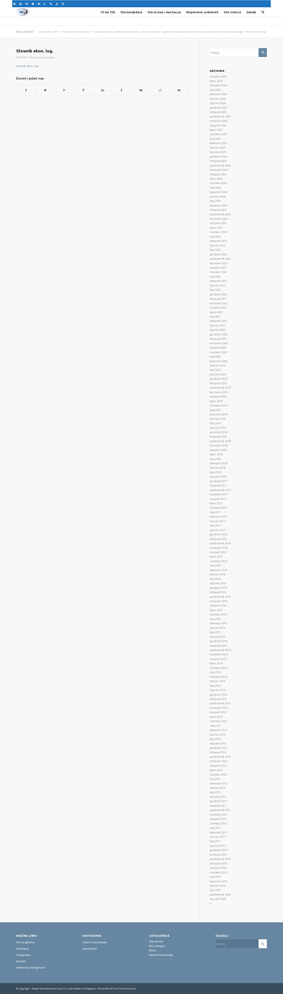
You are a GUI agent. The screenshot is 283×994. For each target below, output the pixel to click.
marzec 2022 (217, 285)
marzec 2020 (217, 365)
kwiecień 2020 (218, 361)
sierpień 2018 (218, 450)
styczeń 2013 (218, 743)
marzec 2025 (217, 147)
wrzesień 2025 (219, 121)
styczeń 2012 (218, 797)
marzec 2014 (217, 681)
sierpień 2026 (218, 76)
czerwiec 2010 (218, 872)
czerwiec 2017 (218, 507)
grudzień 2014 (218, 641)
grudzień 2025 (218, 107)
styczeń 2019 (218, 427)
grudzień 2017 (218, 481)
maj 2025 (215, 139)
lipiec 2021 (216, 312)
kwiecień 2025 (218, 143)
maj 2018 (215, 459)
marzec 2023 (217, 245)
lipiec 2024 (216, 179)
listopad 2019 (218, 383)
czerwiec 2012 (218, 774)
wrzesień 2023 (219, 219)
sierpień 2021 (218, 307)
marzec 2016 (217, 574)
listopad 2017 (218, 485)
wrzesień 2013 (219, 708)
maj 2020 (215, 356)
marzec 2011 (217, 837)
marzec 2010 (217, 885)
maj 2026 (215, 90)
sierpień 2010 (218, 868)
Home (56, 31)
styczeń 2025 (218, 152)
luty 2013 (215, 739)
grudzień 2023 (218, 205)
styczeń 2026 (218, 103)
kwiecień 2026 (218, 94)
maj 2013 (215, 725)
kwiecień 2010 (218, 881)
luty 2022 (215, 290)
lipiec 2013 (216, 717)
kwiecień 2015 (218, 623)
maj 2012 (215, 779)
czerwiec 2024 (218, 183)
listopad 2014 (218, 645)
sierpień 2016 (218, 552)
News (152, 950)
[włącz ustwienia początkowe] (64, 3)
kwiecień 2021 (218, 321)
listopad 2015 (218, 592)
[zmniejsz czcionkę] (21, 3)
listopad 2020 (218, 339)
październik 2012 (220, 757)
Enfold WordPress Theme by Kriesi (117, 988)
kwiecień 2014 (218, 677)
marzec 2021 (217, 325)
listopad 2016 (218, 539)
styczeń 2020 (218, 374)
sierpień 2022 (218, 267)
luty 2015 (215, 632)
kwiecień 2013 (218, 730)
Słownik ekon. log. (34, 50)
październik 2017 (220, 490)
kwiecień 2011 (218, 832)
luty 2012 (215, 792)
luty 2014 (215, 685)
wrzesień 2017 (219, 494)
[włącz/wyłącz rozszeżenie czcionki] (57, 3)
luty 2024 (215, 201)
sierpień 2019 (218, 396)
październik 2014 (220, 650)
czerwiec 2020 (218, 352)
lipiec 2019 (216, 401)
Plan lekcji (22, 948)
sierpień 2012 (218, 765)
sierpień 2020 (218, 347)
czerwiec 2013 (218, 721)
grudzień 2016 (218, 534)
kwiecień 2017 (218, 516)
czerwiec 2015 (218, 614)
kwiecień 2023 (218, 241)
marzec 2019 (217, 419)
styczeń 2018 (218, 476)
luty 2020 (215, 370)
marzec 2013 (217, 734)
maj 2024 (215, 187)
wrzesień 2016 (219, 548)
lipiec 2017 (216, 503)
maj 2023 (215, 236)
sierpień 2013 (218, 712)
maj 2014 (215, 672)
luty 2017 (215, 525)
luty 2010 (215, 890)
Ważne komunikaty (95, 942)
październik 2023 (220, 214)
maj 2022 (215, 276)
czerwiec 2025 (218, 134)
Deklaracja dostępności (30, 967)
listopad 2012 (218, 752)
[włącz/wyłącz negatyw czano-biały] (39, 3)
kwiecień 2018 (218, 463)
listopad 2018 (218, 436)
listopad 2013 (218, 699)
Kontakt (21, 961)
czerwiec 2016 (218, 561)
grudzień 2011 (218, 801)
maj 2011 (215, 828)
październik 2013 (220, 703)
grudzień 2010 (218, 850)
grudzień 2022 (218, 254)
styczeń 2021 (218, 330)
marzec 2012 (217, 788)
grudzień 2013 (218, 694)
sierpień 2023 (218, 223)
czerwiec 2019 (218, 405)
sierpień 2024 (218, 174)
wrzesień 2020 (219, 343)
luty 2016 (215, 579)
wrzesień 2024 (219, 170)
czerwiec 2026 (218, 85)
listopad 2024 (218, 161)
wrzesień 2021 (219, 303)
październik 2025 (220, 116)
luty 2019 (215, 423)
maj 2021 (215, 316)
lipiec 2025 (216, 130)
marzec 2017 (217, 521)
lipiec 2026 (216, 81)
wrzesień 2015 (219, 601)
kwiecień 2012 (218, 783)
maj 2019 (215, 410)
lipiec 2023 (216, 227)
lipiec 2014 (216, 663)
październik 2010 (220, 859)
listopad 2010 (218, 854)
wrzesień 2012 (219, 761)
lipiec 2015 (216, 610)
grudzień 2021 (218, 294)
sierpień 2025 (218, 125)
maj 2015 (215, 619)
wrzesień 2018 (219, 445)
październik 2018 (220, 441)
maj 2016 (215, 565)
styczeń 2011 (218, 845)
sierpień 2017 (218, 499)
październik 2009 (220, 894)
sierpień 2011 (218, 819)
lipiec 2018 (216, 454)
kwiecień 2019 (218, 414)
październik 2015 (220, 597)
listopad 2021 (218, 299)
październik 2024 (220, 165)
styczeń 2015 (218, 637)
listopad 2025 (218, 112)
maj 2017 (215, 512)
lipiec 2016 (216, 556)
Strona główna (25, 942)
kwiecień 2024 (218, 192)
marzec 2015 (217, 628)
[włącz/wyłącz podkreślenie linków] (51, 3)
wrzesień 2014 (219, 654)
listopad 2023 (218, 210)
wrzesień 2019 (219, 392)
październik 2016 (220, 543)
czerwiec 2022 (218, 272)
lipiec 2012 (216, 770)
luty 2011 (215, 841)
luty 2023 (215, 250)
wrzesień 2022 (219, 263)
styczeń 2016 (218, 583)
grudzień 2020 (218, 334)
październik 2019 (220, 387)
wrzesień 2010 (219, 863)
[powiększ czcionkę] (15, 3)
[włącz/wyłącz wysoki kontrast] (33, 3)
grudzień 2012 (218, 748)
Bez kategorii (157, 946)
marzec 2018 (217, 467)
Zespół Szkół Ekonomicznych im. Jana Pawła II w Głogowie (63, 988)
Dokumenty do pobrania (76, 31)
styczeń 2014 (218, 690)
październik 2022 (220, 259)
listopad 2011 (218, 805)
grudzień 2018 (218, 432)
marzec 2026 (217, 99)
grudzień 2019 (218, 379)
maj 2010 (215, 877)
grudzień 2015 (218, 588)
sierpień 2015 (218, 605)
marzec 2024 (217, 196)
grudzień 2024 (218, 156)
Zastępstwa (23, 955)
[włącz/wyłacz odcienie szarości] (27, 3)
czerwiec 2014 (218, 668)
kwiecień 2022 (218, 281)
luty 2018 (215, 472)
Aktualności (25, 31)
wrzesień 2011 (219, 814)
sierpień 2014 (218, 659)
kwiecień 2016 (218, 570)
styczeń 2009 (218, 899)
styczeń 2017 (218, 530)
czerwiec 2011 (218, 823)
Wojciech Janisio (46, 57)
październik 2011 (220, 810)
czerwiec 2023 (218, 232)
